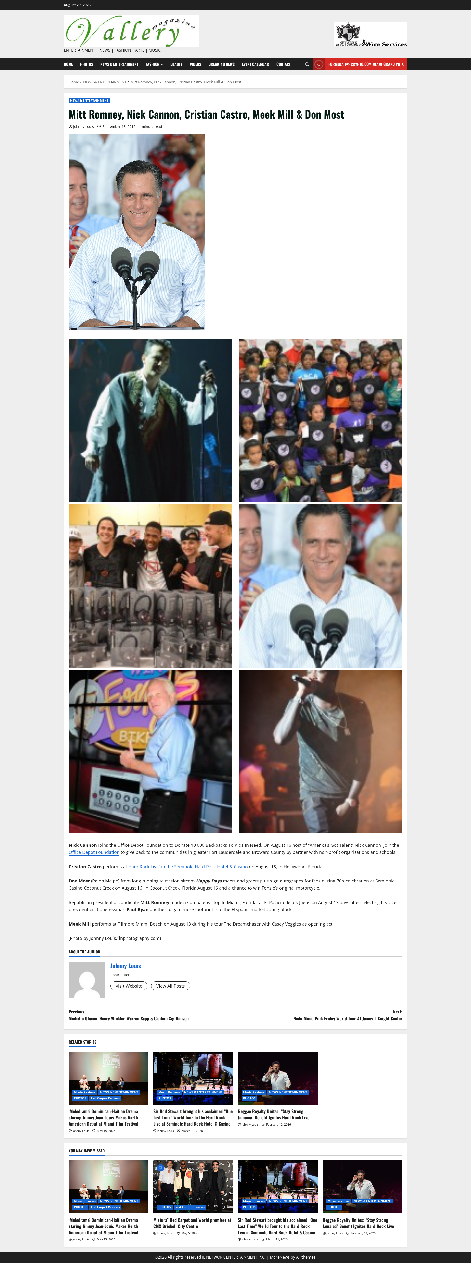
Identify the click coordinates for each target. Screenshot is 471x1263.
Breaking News (222, 64)
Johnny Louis (83, 126)
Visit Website (129, 986)
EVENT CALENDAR (255, 64)
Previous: (129, 1015)
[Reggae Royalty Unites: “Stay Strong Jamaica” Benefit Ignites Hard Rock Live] (278, 1078)
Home (68, 64)
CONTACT (283, 64)
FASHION (152, 64)
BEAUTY (176, 64)
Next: (347, 1015)
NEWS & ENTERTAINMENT (119, 64)
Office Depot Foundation (94, 852)
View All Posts (170, 986)
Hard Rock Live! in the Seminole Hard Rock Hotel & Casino (188, 867)
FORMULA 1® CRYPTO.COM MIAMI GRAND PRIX (366, 64)
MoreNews (280, 1257)
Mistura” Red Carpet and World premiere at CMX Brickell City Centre (192, 1223)
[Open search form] (307, 64)
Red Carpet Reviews (105, 1098)
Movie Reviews (85, 1092)
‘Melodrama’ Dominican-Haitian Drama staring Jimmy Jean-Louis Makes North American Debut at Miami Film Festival (103, 1117)
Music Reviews (169, 1092)
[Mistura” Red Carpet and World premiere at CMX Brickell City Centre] (193, 1187)
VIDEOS (195, 64)
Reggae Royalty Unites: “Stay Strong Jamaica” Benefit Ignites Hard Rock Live (273, 1114)
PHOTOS (86, 64)
